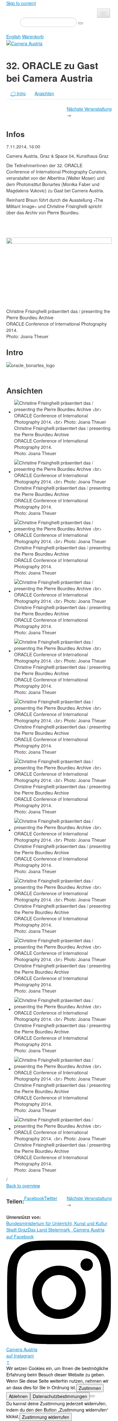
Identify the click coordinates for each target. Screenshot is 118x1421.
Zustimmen (90, 1388)
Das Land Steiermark (49, 1229)
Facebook (34, 1198)
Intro (18, 93)
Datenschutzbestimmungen (60, 1396)
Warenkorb (33, 36)
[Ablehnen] (92, 1396)
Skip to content (21, 3)
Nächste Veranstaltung (89, 109)
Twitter (50, 1198)
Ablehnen (18, 1396)
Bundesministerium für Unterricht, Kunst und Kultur (56, 1223)
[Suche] (80, 23)
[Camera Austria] (24, 43)
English (13, 36)
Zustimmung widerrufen (45, 1417)
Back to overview (23, 1185)
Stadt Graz (17, 1229)
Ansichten (44, 93)
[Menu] (103, 13)
